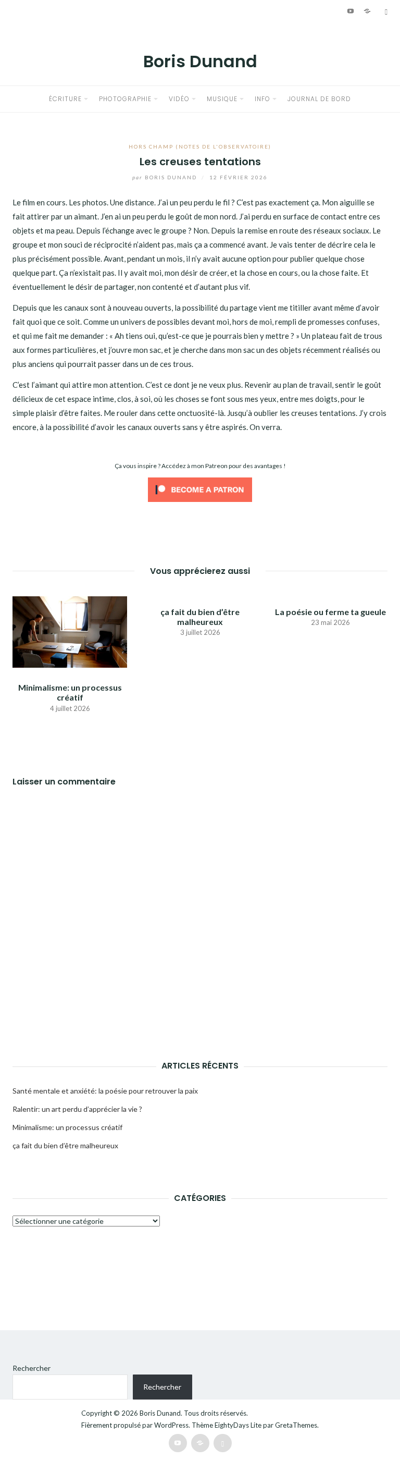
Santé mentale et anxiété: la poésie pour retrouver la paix (105, 1090)
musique (222, 98)
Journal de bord (319, 98)
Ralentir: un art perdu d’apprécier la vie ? (77, 1109)
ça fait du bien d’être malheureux (200, 617)
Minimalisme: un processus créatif (70, 692)
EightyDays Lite (238, 1425)
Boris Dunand (200, 61)
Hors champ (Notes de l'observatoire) (200, 146)
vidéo (179, 98)
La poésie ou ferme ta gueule (330, 612)
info (262, 98)
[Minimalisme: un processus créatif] (69, 631)
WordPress (171, 1425)
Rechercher (31, 1368)
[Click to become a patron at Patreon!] (200, 488)
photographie (125, 98)
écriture (65, 98)
